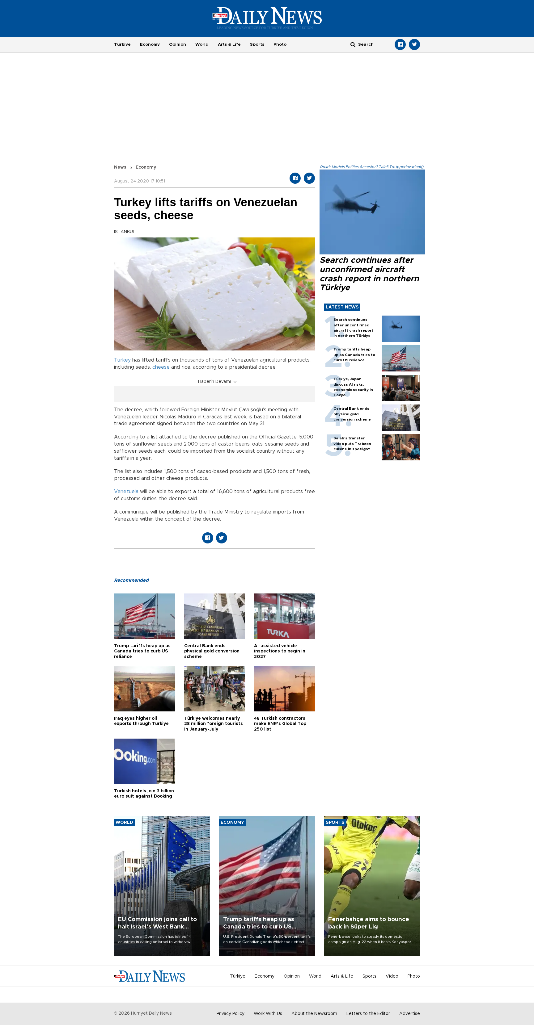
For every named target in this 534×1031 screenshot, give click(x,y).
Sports (257, 44)
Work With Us (268, 1014)
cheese (161, 367)
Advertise (409, 1014)
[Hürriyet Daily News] (267, 18)
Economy (150, 44)
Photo (279, 44)
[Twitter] (414, 44)
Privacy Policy (230, 1014)
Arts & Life (229, 44)
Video (392, 976)
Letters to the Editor (368, 1014)
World (202, 44)
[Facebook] (400, 44)
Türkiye (122, 44)
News (120, 167)
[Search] (352, 44)
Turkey (122, 360)
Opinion (177, 44)
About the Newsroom (314, 1014)
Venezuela (126, 491)
